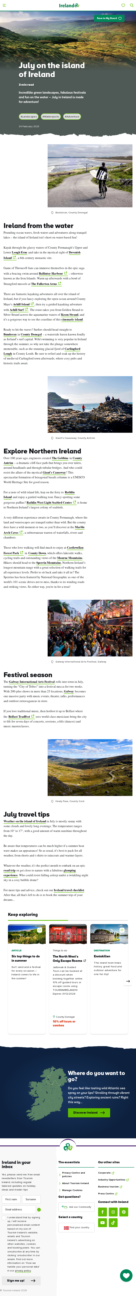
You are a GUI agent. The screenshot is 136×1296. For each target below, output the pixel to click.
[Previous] (8, 981)
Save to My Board (107, 18)
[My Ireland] (123, 5)
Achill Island (21, 304)
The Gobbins (60, 458)
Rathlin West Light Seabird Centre (49, 502)
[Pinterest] (123, 1212)
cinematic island (72, 319)
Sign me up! (16, 1280)
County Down (37, 553)
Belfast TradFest (19, 716)
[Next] (128, 981)
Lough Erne (19, 252)
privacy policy (23, 1270)
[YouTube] (102, 1222)
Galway (69, 691)
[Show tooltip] (39, 1210)
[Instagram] (113, 1212)
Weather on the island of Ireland (25, 821)
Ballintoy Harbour (51, 273)
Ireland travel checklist (69, 890)
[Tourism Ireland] (69, 5)
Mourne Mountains (69, 558)
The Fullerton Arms (44, 284)
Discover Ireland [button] (85, 1112)
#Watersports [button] (50, 116)
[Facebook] (102, 1212)
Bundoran (10, 334)
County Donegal (31, 334)
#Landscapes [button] (29, 116)
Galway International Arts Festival (32, 681)
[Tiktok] (113, 1222)
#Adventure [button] (72, 116)
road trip (9, 870)
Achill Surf (17, 309)
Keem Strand (69, 314)
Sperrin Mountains (48, 562)
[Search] (132, 5)
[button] (40, 929)
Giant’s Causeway (54, 472)
